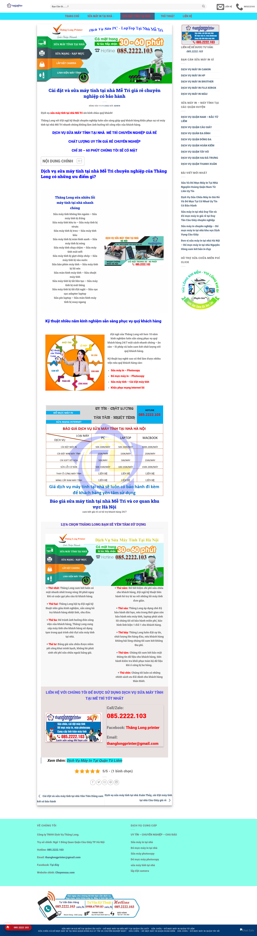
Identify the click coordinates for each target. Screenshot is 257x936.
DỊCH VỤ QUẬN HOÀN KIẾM (197, 145)
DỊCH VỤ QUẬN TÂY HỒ (195, 151)
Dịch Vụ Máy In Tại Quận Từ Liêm (94, 760)
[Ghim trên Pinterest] (110, 782)
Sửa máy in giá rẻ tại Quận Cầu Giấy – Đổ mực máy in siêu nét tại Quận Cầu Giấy (105, 929)
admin (117, 106)
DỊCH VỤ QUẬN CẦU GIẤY (196, 127)
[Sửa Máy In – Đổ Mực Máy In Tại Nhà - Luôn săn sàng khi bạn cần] (24, 6)
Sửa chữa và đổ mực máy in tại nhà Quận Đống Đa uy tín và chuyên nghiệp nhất (82, 931)
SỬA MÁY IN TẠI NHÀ (99, 16)
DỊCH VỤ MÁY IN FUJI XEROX (198, 87)
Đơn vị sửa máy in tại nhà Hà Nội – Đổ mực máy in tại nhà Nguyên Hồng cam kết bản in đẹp (200, 244)
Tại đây (54, 864)
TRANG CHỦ (72, 16)
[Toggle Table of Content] (78, 160)
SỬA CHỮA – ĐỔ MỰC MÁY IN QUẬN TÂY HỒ (198, 931)
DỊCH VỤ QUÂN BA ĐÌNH (195, 133)
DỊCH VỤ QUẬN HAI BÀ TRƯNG (199, 157)
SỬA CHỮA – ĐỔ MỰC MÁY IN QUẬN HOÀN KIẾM (152, 931)
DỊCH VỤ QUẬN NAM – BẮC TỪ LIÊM (199, 119)
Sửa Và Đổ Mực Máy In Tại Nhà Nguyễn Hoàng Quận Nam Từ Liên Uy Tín (199, 187)
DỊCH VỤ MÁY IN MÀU (194, 93)
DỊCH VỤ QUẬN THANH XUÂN (199, 163)
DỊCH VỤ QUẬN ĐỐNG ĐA (196, 139)
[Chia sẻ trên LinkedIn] (116, 782)
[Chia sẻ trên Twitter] (98, 782)
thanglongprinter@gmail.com (63, 857)
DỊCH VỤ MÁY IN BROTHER (197, 81)
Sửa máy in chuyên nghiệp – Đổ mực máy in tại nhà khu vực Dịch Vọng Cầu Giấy (200, 230)
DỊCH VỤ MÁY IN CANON (196, 69)
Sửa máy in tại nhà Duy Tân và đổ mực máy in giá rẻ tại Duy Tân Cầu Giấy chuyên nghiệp (199, 216)
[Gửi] (203, 6)
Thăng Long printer (142, 727)
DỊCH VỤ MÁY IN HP (193, 75)
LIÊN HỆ (187, 16)
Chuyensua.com (65, 872)
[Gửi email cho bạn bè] (104, 782)
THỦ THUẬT (168, 16)
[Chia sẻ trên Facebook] (92, 782)
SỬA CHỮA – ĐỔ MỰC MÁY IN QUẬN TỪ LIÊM (173, 929)
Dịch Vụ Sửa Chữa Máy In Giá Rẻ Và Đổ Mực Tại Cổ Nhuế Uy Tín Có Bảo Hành (200, 201)
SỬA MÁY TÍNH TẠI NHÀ (136, 16)
